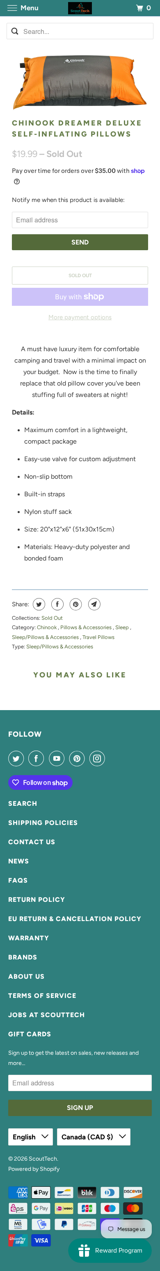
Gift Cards (29, 1034)
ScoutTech (43, 1158)
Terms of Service (42, 996)
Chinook (47, 627)
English (25, 1137)
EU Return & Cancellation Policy (75, 919)
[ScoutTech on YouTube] (58, 758)
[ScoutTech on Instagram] (98, 758)
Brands (22, 957)
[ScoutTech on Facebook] (37, 758)
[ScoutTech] (80, 8)
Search (22, 803)
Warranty (28, 938)
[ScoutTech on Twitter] (17, 758)
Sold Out (52, 618)
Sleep (122, 627)
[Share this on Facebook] (56, 604)
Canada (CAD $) (88, 1137)
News (18, 861)
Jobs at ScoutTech (46, 1015)
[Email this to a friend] (93, 604)
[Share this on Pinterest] (75, 604)
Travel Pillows (98, 637)
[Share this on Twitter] (38, 604)
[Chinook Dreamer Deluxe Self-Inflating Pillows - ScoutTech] (80, 82)
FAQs (18, 880)
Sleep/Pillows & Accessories (46, 637)
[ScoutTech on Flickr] (111, 758)
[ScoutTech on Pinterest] (78, 758)
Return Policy (36, 899)
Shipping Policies (43, 823)
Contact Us (31, 842)
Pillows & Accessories (86, 627)
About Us (26, 976)
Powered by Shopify (33, 1169)
